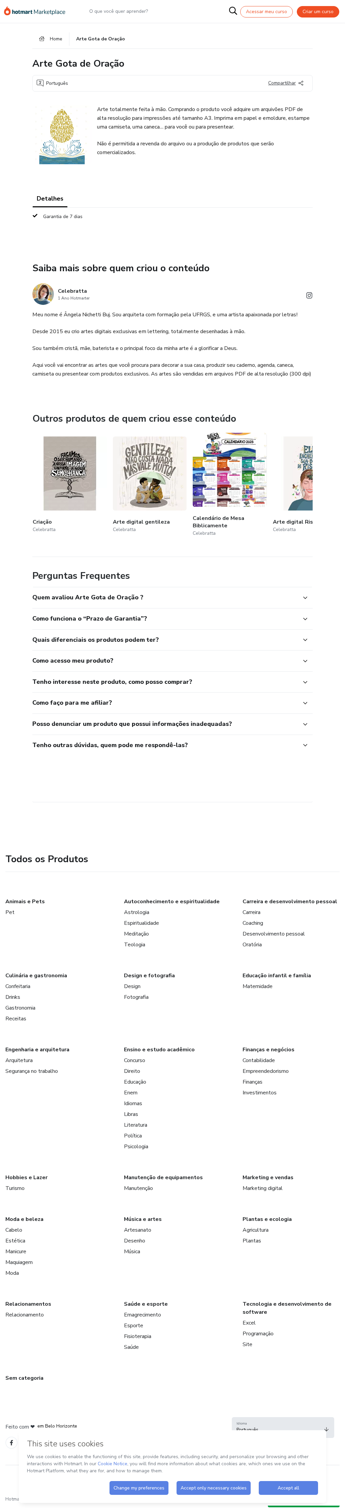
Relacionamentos (28, 1304)
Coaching (253, 923)
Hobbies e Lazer (26, 1177)
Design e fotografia (149, 975)
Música (132, 1251)
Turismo (15, 1188)
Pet (9, 912)
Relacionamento (24, 1315)
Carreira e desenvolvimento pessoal (290, 901)
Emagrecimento (142, 1315)
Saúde (131, 1347)
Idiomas (133, 1103)
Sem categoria (24, 1378)
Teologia (134, 944)
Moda (12, 1273)
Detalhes (50, 199)
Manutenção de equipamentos (163, 1177)
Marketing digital (263, 1188)
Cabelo (13, 1230)
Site (247, 1344)
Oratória (252, 944)
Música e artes (143, 1219)
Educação (135, 1082)
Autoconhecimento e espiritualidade (172, 901)
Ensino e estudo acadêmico (159, 1049)
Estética (15, 1240)
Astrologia (136, 912)
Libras (131, 1114)
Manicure (15, 1251)
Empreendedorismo (266, 1071)
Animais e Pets (25, 901)
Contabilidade (259, 1060)
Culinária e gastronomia (36, 975)
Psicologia (136, 1146)
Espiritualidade (141, 923)
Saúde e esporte (146, 1304)
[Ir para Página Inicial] (37, 11)
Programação (258, 1333)
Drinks (12, 997)
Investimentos (260, 1092)
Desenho (134, 1240)
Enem (130, 1092)
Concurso (134, 1060)
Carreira (251, 912)
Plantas (252, 1240)
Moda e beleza (24, 1219)
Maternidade (258, 986)
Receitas (15, 1018)
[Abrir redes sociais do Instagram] (309, 296)
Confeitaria (17, 986)
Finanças (252, 1082)
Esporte (133, 1325)
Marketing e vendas (268, 1177)
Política (133, 1135)
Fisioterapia (137, 1336)
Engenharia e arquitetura (37, 1049)
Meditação (136, 934)
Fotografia (136, 997)
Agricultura (256, 1230)
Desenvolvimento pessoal (274, 934)
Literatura (135, 1125)
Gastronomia (20, 1008)
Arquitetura (19, 1060)
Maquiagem (19, 1262)
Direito (132, 1071)
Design (132, 986)
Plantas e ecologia (267, 1219)
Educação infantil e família (277, 975)
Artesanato (137, 1230)
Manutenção (138, 1188)
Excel (249, 1323)
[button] (165, 597)
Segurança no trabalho (31, 1071)
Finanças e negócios (268, 1049)
